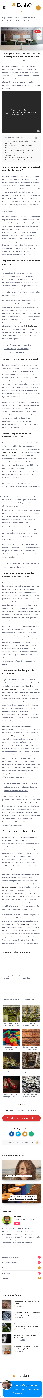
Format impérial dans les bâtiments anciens (21, 150)
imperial (34, 1110)
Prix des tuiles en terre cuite (15, 160)
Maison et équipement (11, 1262)
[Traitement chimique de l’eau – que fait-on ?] (6, 1304)
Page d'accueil (7, 18)
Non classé (6, 1268)
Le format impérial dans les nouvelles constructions (19, 154)
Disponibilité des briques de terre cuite (19, 157)
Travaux (18, 18)
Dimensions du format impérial (16, 148)
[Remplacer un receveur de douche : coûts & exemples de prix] (6, 1349)
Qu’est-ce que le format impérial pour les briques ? (20, 142)
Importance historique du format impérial (20, 146)
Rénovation (6, 1273)
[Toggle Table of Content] (35, 138)
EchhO (23, 5)
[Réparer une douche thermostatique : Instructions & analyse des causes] (6, 1327)
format (27, 1110)
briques (21, 1110)
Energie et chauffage (10, 1257)
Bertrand (17, 1216)
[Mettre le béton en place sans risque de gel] (6, 1338)
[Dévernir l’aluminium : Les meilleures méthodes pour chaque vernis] (6, 1315)
